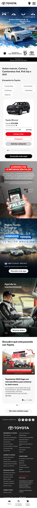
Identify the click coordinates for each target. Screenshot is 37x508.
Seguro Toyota (7, 479)
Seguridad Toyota (23, 439)
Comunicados (22, 465)
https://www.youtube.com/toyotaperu (19, 420)
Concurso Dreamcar (24, 433)
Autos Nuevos (7, 435)
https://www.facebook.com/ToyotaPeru (26, 420)
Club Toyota (22, 449)
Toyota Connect (7, 485)
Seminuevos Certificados (10, 437)
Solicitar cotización (18, 143)
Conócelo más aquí (18, 156)
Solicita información (8, 457)
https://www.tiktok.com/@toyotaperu (33, 420)
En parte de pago (8, 448)
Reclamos (21, 463)
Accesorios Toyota (8, 444)
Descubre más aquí (18, 271)
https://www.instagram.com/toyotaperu (29, 420)
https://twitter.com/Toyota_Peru (23, 420)
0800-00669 (22, 478)
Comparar (18, 139)
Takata (20, 469)
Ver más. (8, 395)
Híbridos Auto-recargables (26, 437)
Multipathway (22, 435)
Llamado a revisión (24, 467)
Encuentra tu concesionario (26, 458)
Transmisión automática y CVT (25, 444)
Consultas (21, 460)
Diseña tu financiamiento (10, 461)
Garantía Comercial (8, 481)
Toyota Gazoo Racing (24, 447)
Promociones (6, 442)
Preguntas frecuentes (24, 471)
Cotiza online (6, 459)
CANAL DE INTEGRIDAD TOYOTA (25, 491)
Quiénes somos (7, 492)
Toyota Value (6, 450)
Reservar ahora (19, 330)
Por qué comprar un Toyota (10, 446)
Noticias (21, 452)
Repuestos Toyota (8, 477)
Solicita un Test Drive (8, 466)
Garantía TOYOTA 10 (8, 483)
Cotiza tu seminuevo (8, 439)
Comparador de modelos (10, 463)
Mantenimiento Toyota (9, 472)
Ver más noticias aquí (18, 410)
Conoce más (18, 134)
